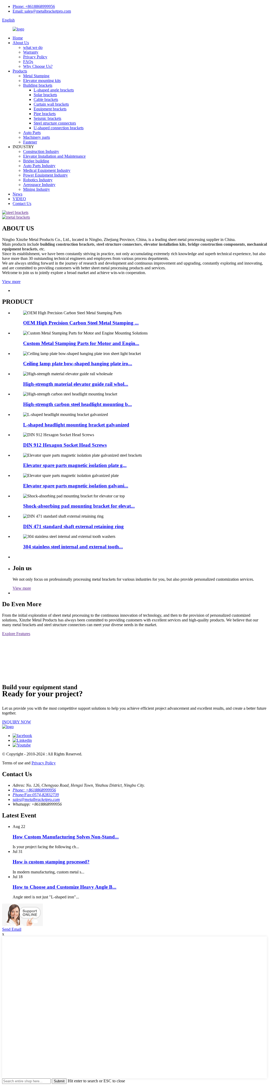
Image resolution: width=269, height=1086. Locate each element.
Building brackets (37, 85)
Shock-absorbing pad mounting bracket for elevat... (79, 506)
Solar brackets (45, 94)
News (17, 194)
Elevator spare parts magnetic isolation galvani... (75, 485)
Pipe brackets (45, 113)
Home (18, 38)
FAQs (28, 61)
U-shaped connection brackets (59, 128)
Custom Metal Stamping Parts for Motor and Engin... (81, 343)
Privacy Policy (35, 57)
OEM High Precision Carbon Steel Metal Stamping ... (81, 323)
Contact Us (22, 203)
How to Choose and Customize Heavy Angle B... (64, 887)
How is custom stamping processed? (51, 861)
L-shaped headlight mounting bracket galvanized (76, 425)
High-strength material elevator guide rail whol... (75, 384)
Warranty (30, 52)
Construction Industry (41, 151)
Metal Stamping (36, 76)
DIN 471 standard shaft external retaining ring (73, 526)
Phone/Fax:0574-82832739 (36, 794)
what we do (33, 47)
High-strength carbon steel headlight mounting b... (77, 404)
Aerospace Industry (39, 184)
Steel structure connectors (55, 123)
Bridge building (36, 161)
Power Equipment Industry (45, 175)
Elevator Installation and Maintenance (54, 156)
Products (20, 71)
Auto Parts (32, 132)
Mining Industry (36, 189)
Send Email (11, 929)
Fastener (30, 142)
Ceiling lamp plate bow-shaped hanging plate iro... (77, 363)
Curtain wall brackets (51, 104)
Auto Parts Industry (39, 165)
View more (11, 281)
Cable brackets (46, 99)
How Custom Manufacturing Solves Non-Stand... (66, 837)
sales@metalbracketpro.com (36, 799)
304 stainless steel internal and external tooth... (73, 546)
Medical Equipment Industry (46, 170)
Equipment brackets (50, 109)
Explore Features (16, 633)
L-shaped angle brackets (54, 90)
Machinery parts (36, 137)
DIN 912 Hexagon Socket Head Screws (65, 445)
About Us (21, 42)
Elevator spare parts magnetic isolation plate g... (75, 465)
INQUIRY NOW (16, 722)
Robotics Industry (38, 180)
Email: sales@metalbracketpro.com (42, 11)
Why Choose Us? (38, 66)
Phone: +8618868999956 (34, 6)
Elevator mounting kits (42, 80)
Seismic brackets (47, 118)
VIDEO (19, 199)
